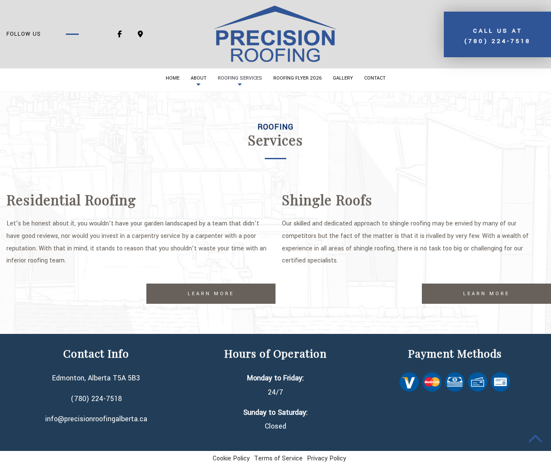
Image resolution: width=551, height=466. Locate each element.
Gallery (343, 78)
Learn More (211, 293)
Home (173, 78)
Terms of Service (278, 458)
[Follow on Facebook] (119, 34)
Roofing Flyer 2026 (297, 78)
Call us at (497, 36)
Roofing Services (240, 78)
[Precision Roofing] (275, 33)
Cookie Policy (231, 458)
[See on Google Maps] (140, 34)
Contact (375, 78)
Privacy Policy (326, 458)
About (199, 78)
